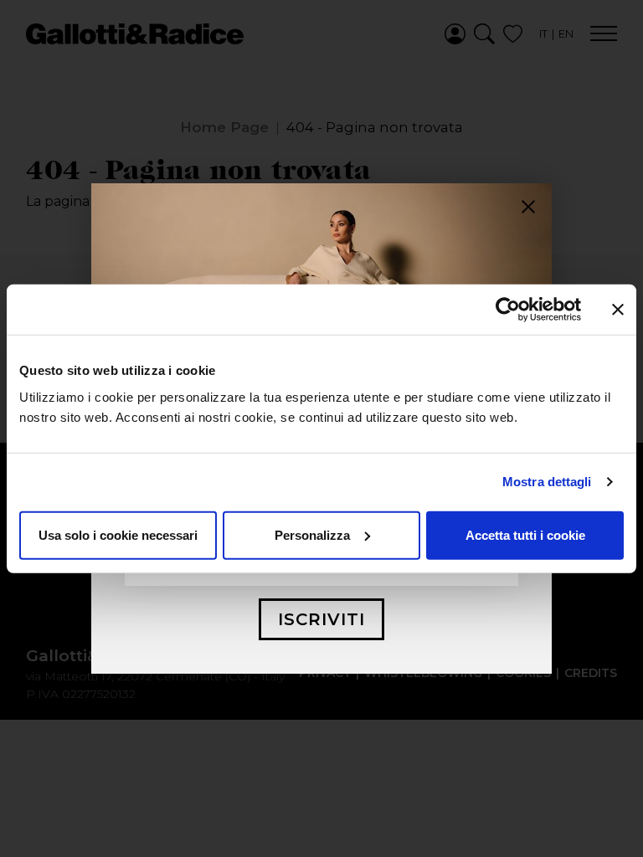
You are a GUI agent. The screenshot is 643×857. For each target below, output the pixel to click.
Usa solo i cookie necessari (118, 534)
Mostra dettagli (547, 482)
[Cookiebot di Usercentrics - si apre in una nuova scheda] (508, 309)
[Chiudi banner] (618, 310)
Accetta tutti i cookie (525, 534)
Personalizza (312, 534)
